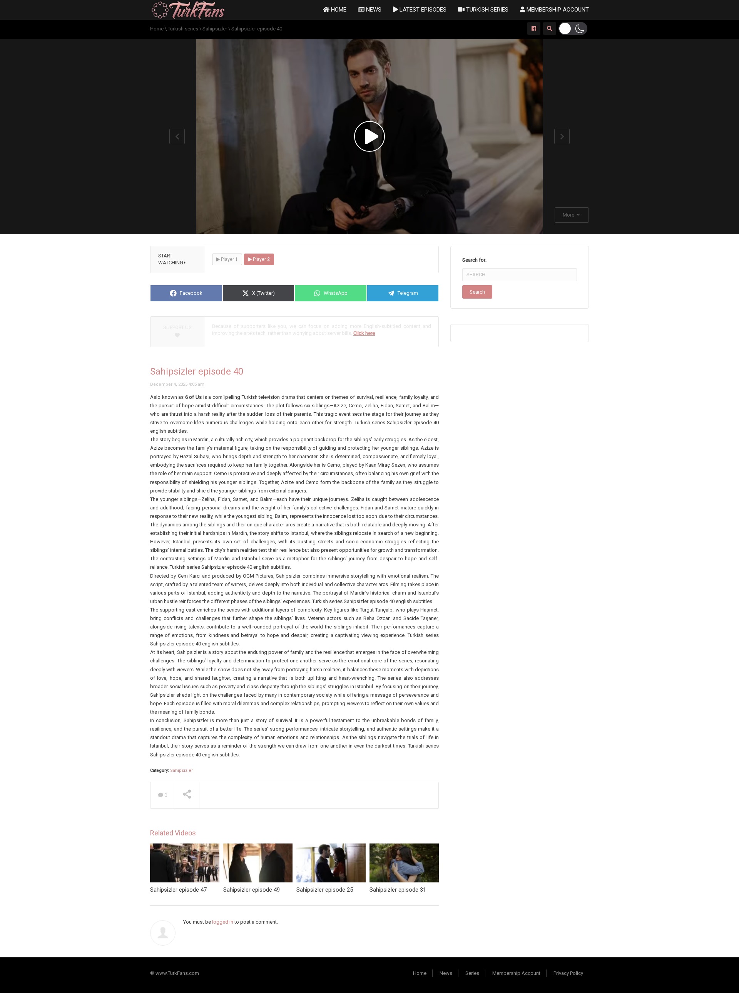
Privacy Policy (568, 973)
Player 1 (229, 259)
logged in (222, 922)
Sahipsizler (181, 770)
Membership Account (557, 9)
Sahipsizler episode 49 (251, 889)
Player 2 (261, 259)
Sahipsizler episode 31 (398, 889)
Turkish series (486, 9)
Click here (364, 333)
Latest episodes (422, 9)
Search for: (474, 260)
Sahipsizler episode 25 (324, 889)
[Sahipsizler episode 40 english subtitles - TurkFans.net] (188, 9)
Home (337, 9)
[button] (572, 28)
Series (472, 973)
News (372, 9)
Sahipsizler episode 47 (178, 889)
